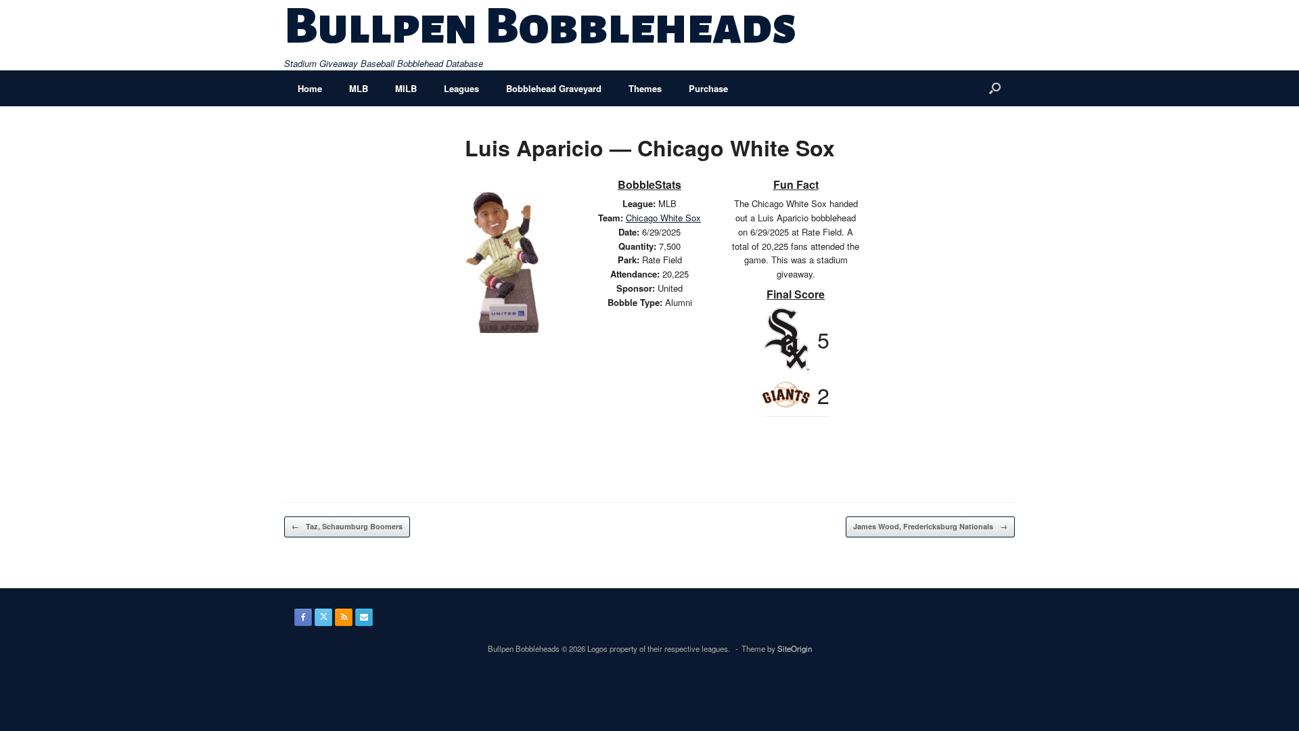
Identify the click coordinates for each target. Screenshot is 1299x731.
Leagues (461, 88)
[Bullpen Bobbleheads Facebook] (303, 617)
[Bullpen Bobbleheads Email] (364, 617)
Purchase (708, 88)
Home (310, 88)
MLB (358, 88)
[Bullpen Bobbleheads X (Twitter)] (323, 617)
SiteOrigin (794, 648)
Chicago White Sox (663, 217)
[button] (995, 88)
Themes (645, 88)
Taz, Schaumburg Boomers (347, 526)
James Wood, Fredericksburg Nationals (930, 526)
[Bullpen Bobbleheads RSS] (343, 617)
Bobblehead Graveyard (553, 88)
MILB (406, 88)
